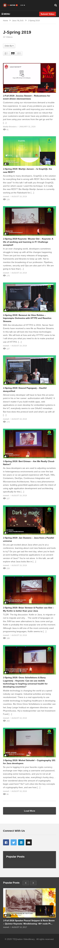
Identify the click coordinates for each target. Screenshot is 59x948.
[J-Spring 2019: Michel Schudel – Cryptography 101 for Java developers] (29, 742)
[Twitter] (14, 842)
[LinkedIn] (21, 842)
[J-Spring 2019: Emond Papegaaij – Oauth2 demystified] (29, 370)
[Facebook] (6, 842)
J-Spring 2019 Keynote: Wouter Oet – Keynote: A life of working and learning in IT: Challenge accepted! (28, 242)
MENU (7, 14)
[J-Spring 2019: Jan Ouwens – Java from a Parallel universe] (29, 520)
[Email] (29, 842)
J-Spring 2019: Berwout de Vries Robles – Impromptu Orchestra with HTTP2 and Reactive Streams (27, 318)
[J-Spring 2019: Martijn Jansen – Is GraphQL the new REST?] (29, 151)
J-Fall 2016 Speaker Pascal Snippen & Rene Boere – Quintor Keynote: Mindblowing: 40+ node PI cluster (29, 922)
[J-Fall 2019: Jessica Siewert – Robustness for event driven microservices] (29, 78)
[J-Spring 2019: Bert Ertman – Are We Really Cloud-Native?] (29, 443)
